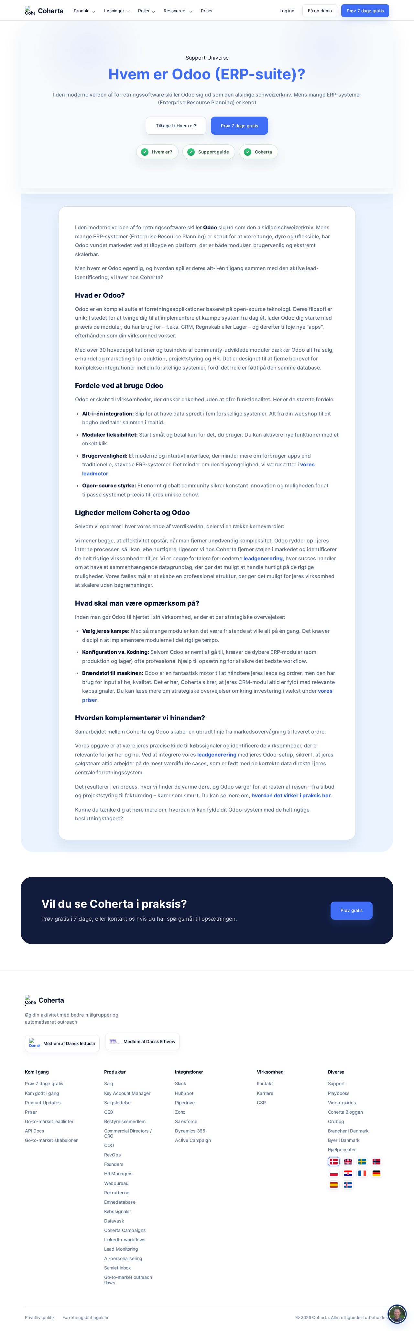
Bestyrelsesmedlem (125, 1121)
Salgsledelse (117, 1102)
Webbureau (116, 1183)
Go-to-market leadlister (49, 1121)
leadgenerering (263, 558)
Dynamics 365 (190, 1130)
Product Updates (43, 1102)
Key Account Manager (127, 1093)
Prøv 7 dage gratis (365, 10)
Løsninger (114, 11)
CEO (109, 1112)
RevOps (112, 1154)
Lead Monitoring (121, 1249)
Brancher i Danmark (348, 1130)
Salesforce (186, 1121)
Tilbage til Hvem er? (176, 125)
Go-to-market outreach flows (128, 1280)
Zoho (180, 1112)
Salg (108, 1083)
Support (336, 1083)
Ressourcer (175, 11)
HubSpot (184, 1093)
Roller (143, 11)
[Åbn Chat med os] (397, 1314)
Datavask (114, 1220)
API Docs (34, 1130)
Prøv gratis (352, 910)
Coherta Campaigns (125, 1230)
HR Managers (118, 1173)
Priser (206, 11)
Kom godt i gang (42, 1093)
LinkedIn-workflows (125, 1239)
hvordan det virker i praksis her (291, 795)
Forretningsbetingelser (85, 1317)
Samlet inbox (117, 1267)
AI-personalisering (123, 1258)
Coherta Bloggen (345, 1112)
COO (109, 1145)
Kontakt (265, 1083)
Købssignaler (117, 1211)
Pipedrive (185, 1102)
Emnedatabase (120, 1202)
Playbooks (339, 1093)
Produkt (82, 11)
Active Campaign (193, 1140)
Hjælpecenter (342, 1149)
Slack (180, 1083)
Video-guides (342, 1102)
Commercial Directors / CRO (128, 1133)
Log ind (286, 11)
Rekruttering (117, 1192)
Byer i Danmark (344, 1140)
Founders (114, 1164)
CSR (261, 1102)
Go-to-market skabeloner (51, 1140)
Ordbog (336, 1121)
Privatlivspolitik (40, 1317)
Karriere (265, 1093)
